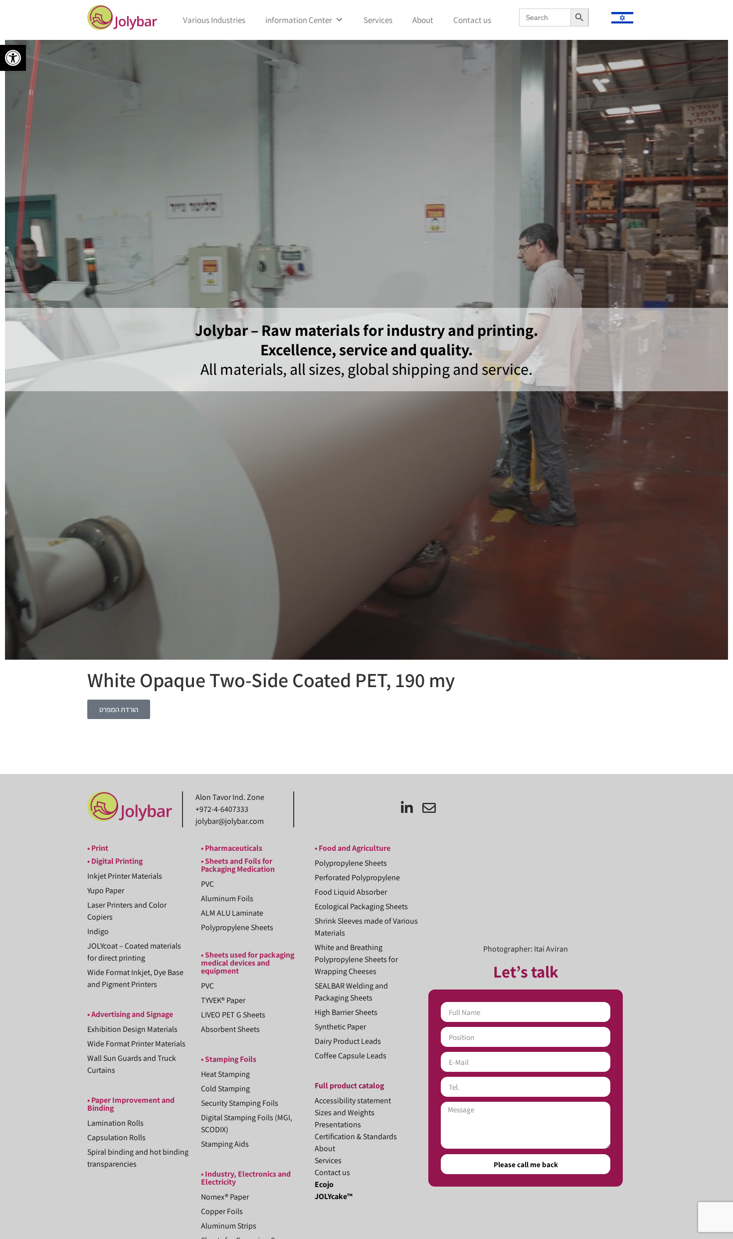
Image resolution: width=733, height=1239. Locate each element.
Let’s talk (525, 971)
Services (378, 19)
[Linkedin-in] (406, 807)
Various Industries (214, 19)
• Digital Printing (115, 861)
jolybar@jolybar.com (229, 821)
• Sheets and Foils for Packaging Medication (238, 865)
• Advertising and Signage (130, 1014)
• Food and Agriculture (352, 848)
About (422, 19)
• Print (97, 848)
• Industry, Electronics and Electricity (246, 1178)
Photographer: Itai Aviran (525, 949)
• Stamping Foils (228, 1059)
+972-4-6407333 (221, 809)
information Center (298, 19)
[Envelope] (429, 807)
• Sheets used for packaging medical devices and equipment (247, 963)
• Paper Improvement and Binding (131, 1104)
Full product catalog (349, 1085)
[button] (13, 58)
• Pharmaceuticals (231, 848)
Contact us (472, 19)
